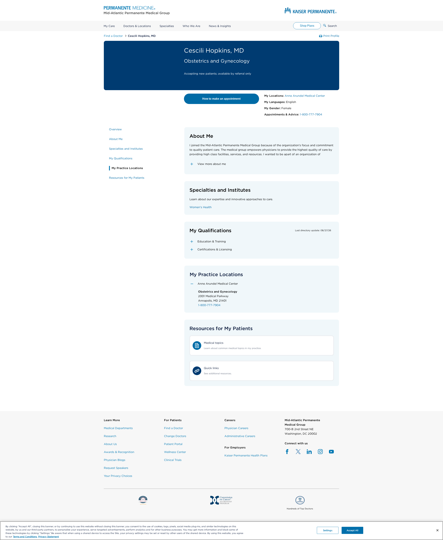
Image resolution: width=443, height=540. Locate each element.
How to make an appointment (221, 98)
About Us (110, 444)
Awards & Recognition (119, 452)
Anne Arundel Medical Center (304, 95)
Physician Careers (236, 428)
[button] (261, 164)
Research (110, 436)
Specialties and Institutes (126, 148)
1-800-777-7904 (310, 114)
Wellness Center (175, 452)
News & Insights (220, 26)
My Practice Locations (127, 168)
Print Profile (330, 36)
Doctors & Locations (137, 26)
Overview (115, 129)
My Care (109, 26)
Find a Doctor (114, 36)
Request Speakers (116, 468)
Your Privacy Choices (118, 476)
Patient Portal (173, 444)
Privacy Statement (48, 536)
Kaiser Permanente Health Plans (246, 455)
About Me (116, 139)
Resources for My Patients (126, 177)
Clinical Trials (173, 460)
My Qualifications (120, 158)
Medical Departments (118, 428)
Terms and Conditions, (25, 536)
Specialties (167, 26)
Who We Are (191, 26)
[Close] (437, 530)
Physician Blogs (114, 460)
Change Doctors (175, 436)
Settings (327, 530)
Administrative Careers (239, 436)
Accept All (352, 530)
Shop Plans (307, 25)
